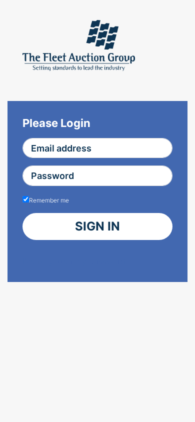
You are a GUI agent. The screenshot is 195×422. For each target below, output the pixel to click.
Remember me (49, 200)
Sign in (97, 226)
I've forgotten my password (74, 261)
